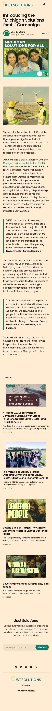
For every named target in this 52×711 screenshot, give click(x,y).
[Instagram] (36, 667)
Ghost (32, 690)
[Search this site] (44, 4)
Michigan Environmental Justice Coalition (25, 163)
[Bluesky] (26, 667)
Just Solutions (18, 32)
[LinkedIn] (21, 667)
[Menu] (48, 4)
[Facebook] (16, 667)
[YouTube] (31, 667)
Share (43, 33)
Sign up (26, 685)
